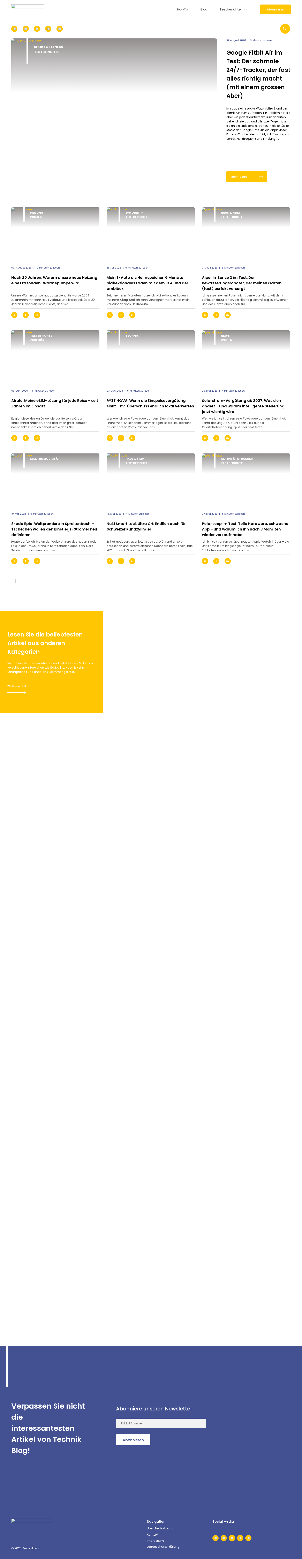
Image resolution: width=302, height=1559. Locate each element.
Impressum (155, 1541)
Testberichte (230, 9)
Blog (203, 9)
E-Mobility (134, 213)
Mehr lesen (239, 177)
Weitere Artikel (16, 686)
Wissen (226, 340)
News (225, 336)
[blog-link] (55, 234)
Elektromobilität (45, 459)
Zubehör (37, 340)
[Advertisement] (260, 1428)
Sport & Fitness (48, 47)
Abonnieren (275, 9)
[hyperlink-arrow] (92, 315)
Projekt (37, 217)
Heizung (36, 213)
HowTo (182, 9)
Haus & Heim (230, 213)
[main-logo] (27, 9)
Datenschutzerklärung (163, 1547)
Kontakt (152, 1534)
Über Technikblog (160, 1528)
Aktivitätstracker (237, 459)
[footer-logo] (31, 1525)
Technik (132, 336)
